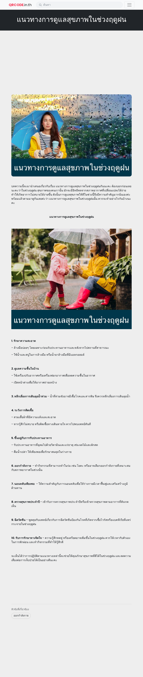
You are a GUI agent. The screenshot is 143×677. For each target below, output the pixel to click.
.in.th (20, 4)
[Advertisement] (71, 58)
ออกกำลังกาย (21, 615)
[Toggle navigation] (129, 4)
